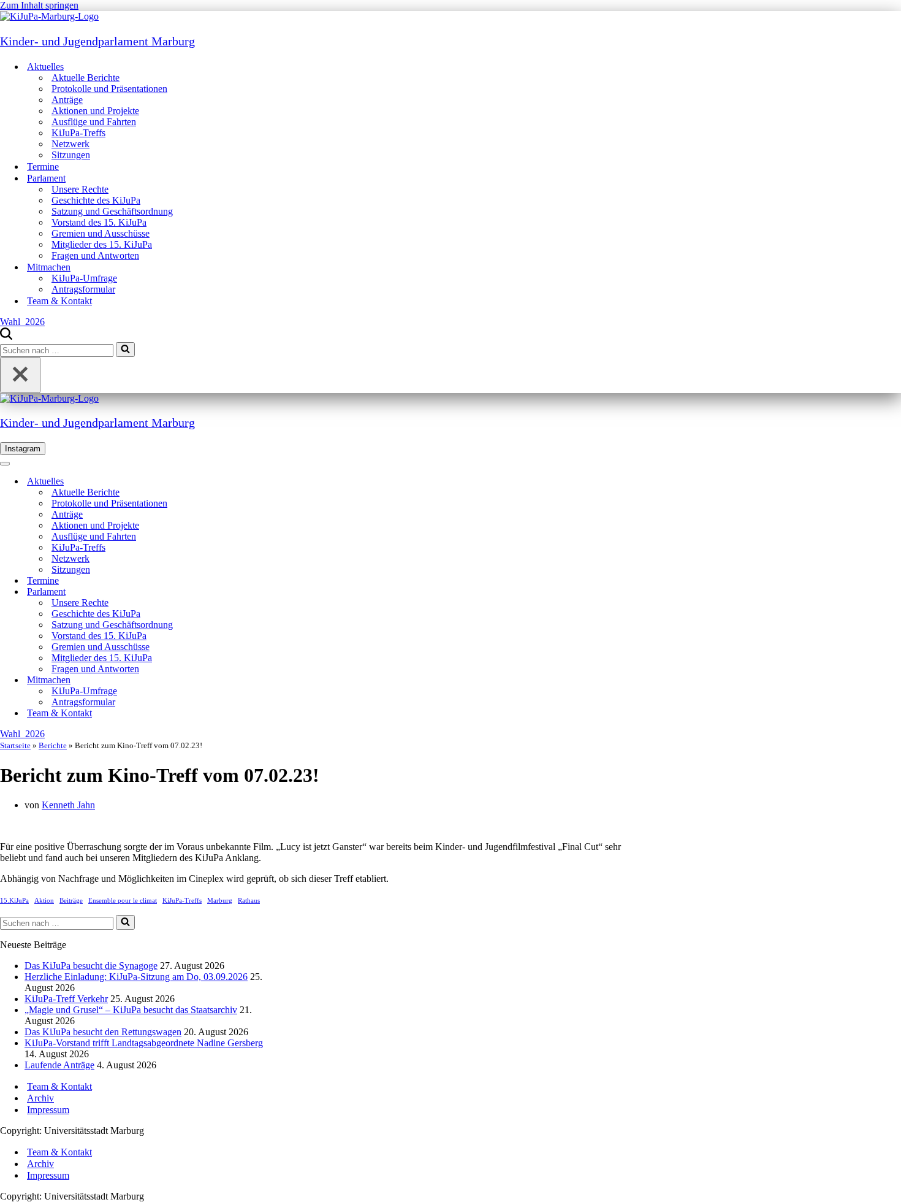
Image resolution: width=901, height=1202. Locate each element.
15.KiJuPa (14, 900)
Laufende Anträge (59, 1065)
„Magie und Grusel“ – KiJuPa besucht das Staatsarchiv (131, 1010)
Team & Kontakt (59, 301)
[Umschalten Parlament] (214, 592)
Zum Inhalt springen (39, 5)
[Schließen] (20, 375)
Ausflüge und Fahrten (93, 122)
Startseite (15, 745)
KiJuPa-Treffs (78, 133)
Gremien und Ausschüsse (100, 233)
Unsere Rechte (79, 189)
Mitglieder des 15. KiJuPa (101, 244)
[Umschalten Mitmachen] (214, 680)
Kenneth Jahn (68, 805)
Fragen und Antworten (95, 255)
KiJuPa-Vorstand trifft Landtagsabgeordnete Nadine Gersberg (144, 1043)
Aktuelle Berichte (85, 77)
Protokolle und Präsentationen (109, 88)
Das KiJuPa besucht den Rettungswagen (103, 1032)
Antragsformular (83, 289)
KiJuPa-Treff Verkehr (66, 998)
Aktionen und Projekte (95, 110)
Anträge (67, 99)
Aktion (44, 900)
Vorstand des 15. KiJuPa (98, 222)
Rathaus (249, 900)
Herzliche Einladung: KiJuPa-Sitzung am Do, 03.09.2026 (136, 976)
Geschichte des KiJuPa (95, 200)
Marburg (219, 900)
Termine (43, 166)
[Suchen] (6, 336)
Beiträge (71, 900)
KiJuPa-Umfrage (84, 278)
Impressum (48, 1109)
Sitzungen (70, 155)
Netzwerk (70, 144)
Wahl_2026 (22, 321)
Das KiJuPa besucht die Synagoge (91, 965)
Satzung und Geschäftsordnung (112, 211)
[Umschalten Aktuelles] (214, 482)
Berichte (53, 745)
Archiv (40, 1098)
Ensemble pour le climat (122, 900)
